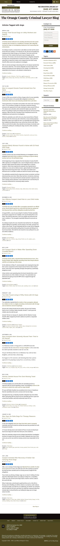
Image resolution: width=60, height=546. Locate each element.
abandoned (8, 499)
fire (18, 405)
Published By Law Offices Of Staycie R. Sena (44, 9)
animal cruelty (9, 188)
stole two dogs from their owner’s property (25, 423)
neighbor (30, 239)
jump (21, 367)
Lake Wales (28, 77)
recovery (4, 500)
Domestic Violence (11, 187)
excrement (34, 326)
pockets (4, 136)
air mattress (8, 326)
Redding (8, 500)
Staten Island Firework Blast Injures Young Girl (51, 123)
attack (7, 77)
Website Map (43, 520)
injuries (36, 188)
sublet (16, 327)
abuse (7, 367)
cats (10, 239)
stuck (29, 285)
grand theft (17, 447)
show (11, 500)
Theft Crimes (19, 76)
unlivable (4, 190)
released (8, 136)
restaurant (14, 136)
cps (10, 367)
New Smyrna (18, 285)
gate (13, 447)
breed (7, 239)
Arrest (46, 80)
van (20, 500)
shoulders (4, 240)
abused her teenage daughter (21, 347)
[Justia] (52, 51)
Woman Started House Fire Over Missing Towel (18, 376)
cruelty (12, 499)
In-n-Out (37, 499)
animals (7, 135)
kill (27, 239)
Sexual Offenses (10, 237)
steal (3, 79)
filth (18, 367)
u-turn (32, 285)
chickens (13, 239)
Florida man (23, 239)
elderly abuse (26, 188)
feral (30, 188)
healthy (18, 499)
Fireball (21, 405)
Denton (13, 188)
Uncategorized (27, 76)
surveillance (4, 407)
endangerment (28, 326)
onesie (31, 135)
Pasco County (31, 447)
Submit (51, 45)
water (37, 285)
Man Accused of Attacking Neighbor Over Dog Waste (50, 117)
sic (34, 77)
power (32, 77)
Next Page (35, 506)
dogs (13, 77)
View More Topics (48, 90)
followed (10, 447)
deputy (10, 77)
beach (7, 285)
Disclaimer (28, 520)
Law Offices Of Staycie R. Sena (21, 540)
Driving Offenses (10, 284)
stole (37, 447)
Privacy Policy (20, 520)
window (37, 367)
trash (21, 327)
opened (25, 447)
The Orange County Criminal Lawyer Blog (11, 9)
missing (21, 447)
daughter (13, 367)
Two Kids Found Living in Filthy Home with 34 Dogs (20, 295)
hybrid (33, 188)
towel (12, 407)
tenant (9, 407)
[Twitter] (47, 51)
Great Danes (22, 77)
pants (34, 239)
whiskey (17, 407)
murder (33, 405)
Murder (16, 404)
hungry (33, 499)
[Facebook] (45, 51)
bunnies (11, 135)
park (22, 285)
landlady (30, 405)
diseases (18, 188)
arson (13, 405)
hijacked (22, 499)
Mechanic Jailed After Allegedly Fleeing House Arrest (50, 111)
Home (6, 1)
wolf (9, 190)
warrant (24, 500)
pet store (35, 135)
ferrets (17, 135)
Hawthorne (25, 405)
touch (9, 240)
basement (13, 326)
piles (14, 327)
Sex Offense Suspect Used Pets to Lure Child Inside (20, 199)
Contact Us (32, 1)
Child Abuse (9, 324)
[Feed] (54, 51)
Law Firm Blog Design (51, 540)
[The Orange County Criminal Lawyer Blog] (30, 18)
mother (24, 367)
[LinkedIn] (49, 51)
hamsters (21, 135)
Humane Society (28, 499)
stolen (14, 500)
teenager (31, 367)
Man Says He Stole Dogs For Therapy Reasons (18, 416)
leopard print (26, 135)
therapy (5, 448)
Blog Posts (50, 520)
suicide (27, 367)
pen (35, 447)
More (57, 1)
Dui (16, 284)
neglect (10, 327)
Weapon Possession (50, 83)
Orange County (49, 88)
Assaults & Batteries (11, 76)
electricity (17, 77)
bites (17, 326)
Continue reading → (7, 73)
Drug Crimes (48, 73)
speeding (26, 285)
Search (57, 100)
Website (18, 1)
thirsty (17, 500)
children (10, 285)
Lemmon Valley (5, 327)
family (19, 239)
